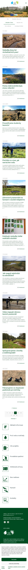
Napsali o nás (19, 22)
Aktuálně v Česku (9, 22)
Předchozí (14, 408)
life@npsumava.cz (10, 515)
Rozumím (14, 559)
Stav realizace (8, 26)
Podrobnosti (21, 61)
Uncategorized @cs (19, 26)
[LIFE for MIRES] (14, 2)
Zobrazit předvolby (14, 563)
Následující (13, 418)
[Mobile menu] (26, 3)
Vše (8, 19)
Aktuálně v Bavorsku (16, 19)
